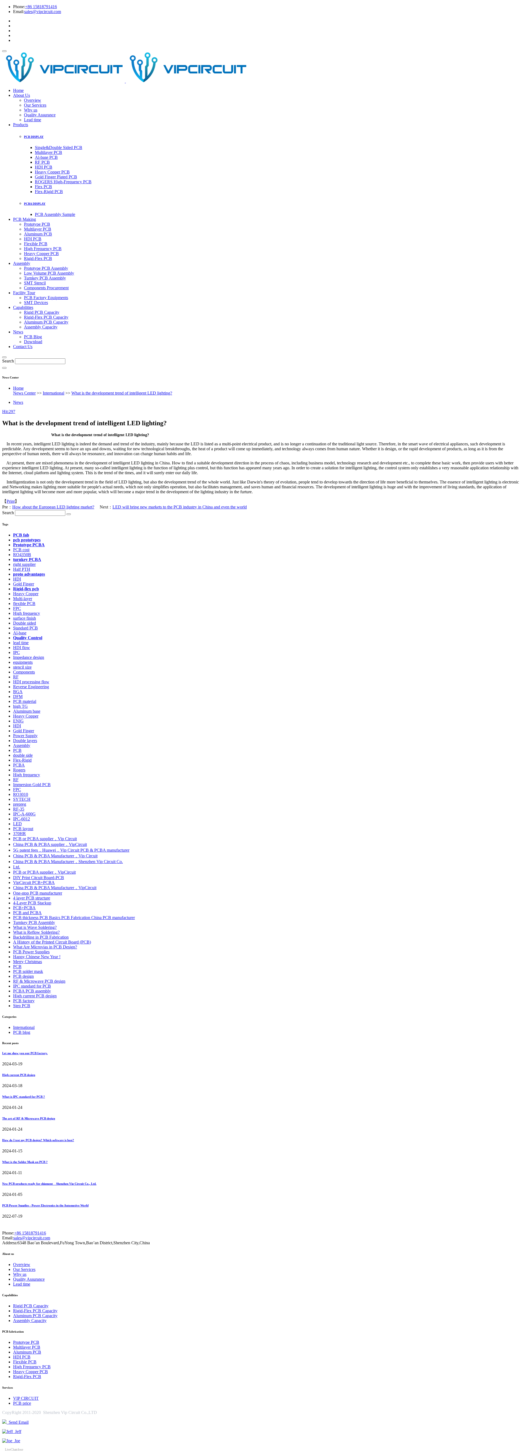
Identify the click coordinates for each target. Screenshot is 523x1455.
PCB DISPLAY (34, 136)
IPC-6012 (21, 819)
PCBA (19, 765)
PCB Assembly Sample (55, 214)
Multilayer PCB (48, 152)
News (18, 332)
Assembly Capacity (40, 327)
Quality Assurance (40, 115)
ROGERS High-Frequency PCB (63, 181)
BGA (18, 691)
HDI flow (21, 647)
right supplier (24, 564)
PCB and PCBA (27, 912)
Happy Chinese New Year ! (36, 956)
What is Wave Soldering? (35, 927)
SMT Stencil (35, 283)
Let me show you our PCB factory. (25, 1053)
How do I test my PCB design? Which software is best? (38, 1140)
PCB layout (23, 828)
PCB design (23, 976)
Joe (16, 1440)
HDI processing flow (31, 682)
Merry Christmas (27, 961)
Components (24, 672)
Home (18, 90)
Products (20, 124)
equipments (23, 662)
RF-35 (18, 809)
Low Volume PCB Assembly (49, 273)
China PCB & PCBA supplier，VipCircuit (50, 844)
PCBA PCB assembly (32, 991)
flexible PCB (24, 603)
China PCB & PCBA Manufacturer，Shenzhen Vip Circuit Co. (68, 861)
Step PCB (21, 1005)
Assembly (21, 263)
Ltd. (16, 867)
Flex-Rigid (22, 760)
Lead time (32, 119)
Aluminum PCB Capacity (46, 322)
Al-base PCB (46, 157)
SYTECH (22, 799)
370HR (19, 833)
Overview (32, 100)
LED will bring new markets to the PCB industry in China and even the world (179, 507)
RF (16, 677)
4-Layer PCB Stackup (32, 903)
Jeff (17, 1431)
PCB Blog (33, 336)
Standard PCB (25, 628)
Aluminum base (26, 711)
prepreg (19, 804)
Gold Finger (23, 584)
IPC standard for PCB (32, 986)
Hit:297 (8, 411)
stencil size (22, 667)
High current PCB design (35, 996)
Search (8, 361)
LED (17, 823)
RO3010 (20, 794)
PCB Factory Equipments (46, 297)
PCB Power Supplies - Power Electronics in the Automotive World (45, 1205)
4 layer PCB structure (31, 898)
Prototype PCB (37, 224)
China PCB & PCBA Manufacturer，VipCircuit (54, 887)
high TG (20, 706)
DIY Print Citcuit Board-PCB (38, 877)
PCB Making (24, 219)
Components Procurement (46, 288)
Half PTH (21, 569)
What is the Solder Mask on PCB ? (25, 1162)
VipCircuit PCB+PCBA (34, 882)
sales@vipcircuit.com (42, 11)
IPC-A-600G (24, 814)
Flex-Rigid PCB (49, 191)
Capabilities (23, 307)
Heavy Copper (25, 593)
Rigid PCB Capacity (41, 312)
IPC (16, 652)
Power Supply (25, 735)
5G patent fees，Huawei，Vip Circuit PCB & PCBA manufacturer (71, 850)
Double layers (25, 740)
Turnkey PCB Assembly (45, 278)
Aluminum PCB (38, 234)
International (53, 393)
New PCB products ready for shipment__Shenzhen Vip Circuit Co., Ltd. (49, 1183)
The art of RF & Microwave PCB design (28, 1118)
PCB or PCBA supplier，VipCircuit (44, 872)
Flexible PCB (35, 243)
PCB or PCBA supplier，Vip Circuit (45, 838)
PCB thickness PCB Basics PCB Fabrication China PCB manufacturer (74, 917)
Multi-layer (22, 598)
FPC (17, 608)
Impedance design (28, 657)
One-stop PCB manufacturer (37, 893)
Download (33, 341)
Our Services (35, 105)
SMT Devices (36, 302)
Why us (30, 110)
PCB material (24, 701)
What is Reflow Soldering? (36, 932)
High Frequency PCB (43, 248)
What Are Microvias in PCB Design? (45, 947)
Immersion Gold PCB (32, 784)
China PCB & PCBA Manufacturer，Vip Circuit (55, 856)
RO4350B (22, 554)
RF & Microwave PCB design (39, 981)
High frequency (26, 613)
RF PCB (42, 162)
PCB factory (24, 1000)
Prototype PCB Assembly (46, 268)
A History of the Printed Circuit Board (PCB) (52, 942)
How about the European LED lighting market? (53, 507)
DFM (18, 696)
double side (23, 755)
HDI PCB (43, 167)
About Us (21, 95)
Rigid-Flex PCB (38, 258)
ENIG (18, 721)
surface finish (24, 618)
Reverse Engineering (31, 686)
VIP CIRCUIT (26, 1398)
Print (11, 501)
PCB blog (21, 1032)
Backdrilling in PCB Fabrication (41, 937)
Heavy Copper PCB (52, 172)
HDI (17, 579)
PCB (17, 750)
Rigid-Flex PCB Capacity (46, 317)
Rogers (19, 770)
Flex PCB (43, 186)
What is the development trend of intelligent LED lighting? (121, 393)
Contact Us (22, 346)
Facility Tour (24, 292)
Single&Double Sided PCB (58, 147)
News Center (24, 393)
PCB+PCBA (24, 907)
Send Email (18, 1422)
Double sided (24, 623)
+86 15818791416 (41, 6)
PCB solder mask (28, 971)
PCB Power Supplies (31, 952)
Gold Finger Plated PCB (56, 177)
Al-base (19, 633)
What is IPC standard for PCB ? (23, 1096)
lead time (21, 642)
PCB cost (21, 549)
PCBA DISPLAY (34, 203)
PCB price (22, 1403)
